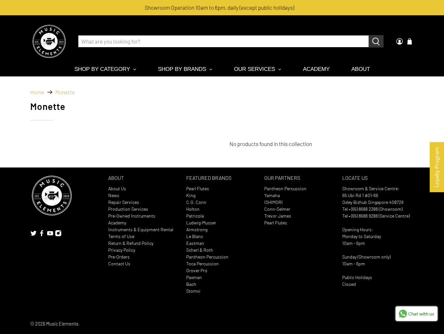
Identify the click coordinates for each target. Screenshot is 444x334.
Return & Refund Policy (130, 243)
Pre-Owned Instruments (131, 216)
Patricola (195, 216)
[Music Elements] (49, 41)
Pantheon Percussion (207, 257)
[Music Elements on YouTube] (50, 235)
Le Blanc (194, 236)
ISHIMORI (273, 202)
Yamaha (272, 195)
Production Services (128, 209)
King (190, 195)
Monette (65, 92)
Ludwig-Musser (201, 222)
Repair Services (123, 202)
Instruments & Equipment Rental (140, 229)
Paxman (194, 277)
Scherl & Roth (199, 250)
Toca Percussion (202, 263)
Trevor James (277, 216)
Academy (117, 222)
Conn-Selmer (277, 209)
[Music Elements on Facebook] (41, 235)
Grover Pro (196, 270)
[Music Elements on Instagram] (58, 235)
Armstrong (196, 229)
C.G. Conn (196, 202)
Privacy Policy (121, 250)
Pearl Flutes (197, 188)
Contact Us (119, 263)
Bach (191, 284)
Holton (193, 209)
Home (37, 92)
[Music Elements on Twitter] (33, 235)
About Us (117, 188)
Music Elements (62, 324)
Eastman (195, 243)
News (113, 195)
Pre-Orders (119, 257)
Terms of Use (121, 236)
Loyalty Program (436, 167)
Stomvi (193, 291)
